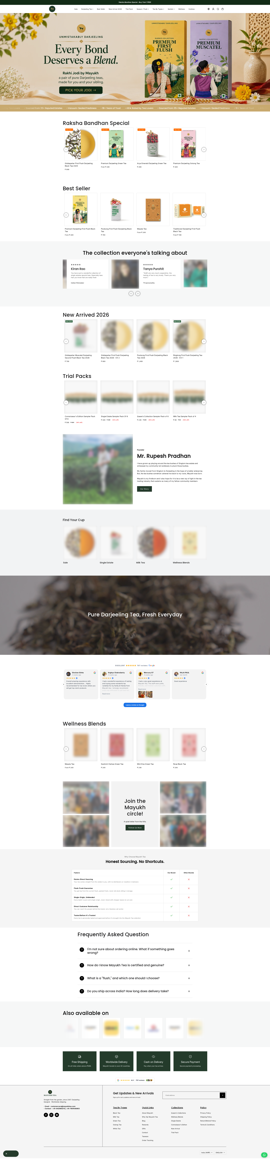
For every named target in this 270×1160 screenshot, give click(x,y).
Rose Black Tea (179, 764)
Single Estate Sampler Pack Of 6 (114, 416)
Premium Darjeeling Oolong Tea (186, 163)
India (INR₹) (205, 1152)
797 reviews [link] (140, 1080)
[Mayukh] (58, 9)
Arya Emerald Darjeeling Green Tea (151, 163)
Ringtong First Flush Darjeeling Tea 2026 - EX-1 (187, 356)
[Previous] (66, 149)
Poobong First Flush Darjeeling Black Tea (116, 230)
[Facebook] (46, 1115)
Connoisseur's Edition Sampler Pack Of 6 (80, 417)
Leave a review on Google (135, 705)
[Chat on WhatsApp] (264, 1154)
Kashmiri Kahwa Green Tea (112, 764)
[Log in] (213, 9)
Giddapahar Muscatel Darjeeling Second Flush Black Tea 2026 (78, 356)
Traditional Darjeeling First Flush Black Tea (186, 230)
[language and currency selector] (209, 9)
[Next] (204, 149)
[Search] (218, 9)
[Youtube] (57, 1115)
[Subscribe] (222, 1095)
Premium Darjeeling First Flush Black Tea (80, 230)
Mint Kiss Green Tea (145, 764)
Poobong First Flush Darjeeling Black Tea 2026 (152, 356)
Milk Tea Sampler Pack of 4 (184, 416)
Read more (70, 689)
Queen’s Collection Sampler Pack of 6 (153, 416)
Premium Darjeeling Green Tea (113, 163)
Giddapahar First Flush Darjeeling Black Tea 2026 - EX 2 (115, 356)
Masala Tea (141, 229)
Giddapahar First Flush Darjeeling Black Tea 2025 (79, 164)
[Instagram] (51, 1115)
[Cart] (222, 9)
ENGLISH (219, 1152)
